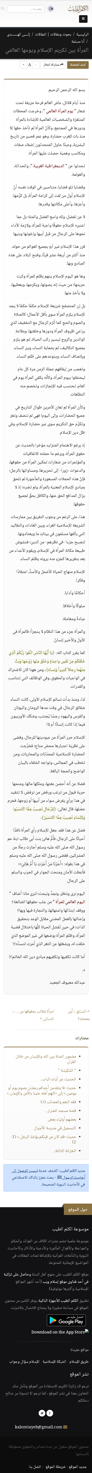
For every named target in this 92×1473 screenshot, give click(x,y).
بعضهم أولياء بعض (62, 1119)
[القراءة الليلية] (49, 9)
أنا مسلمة (77, 41)
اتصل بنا (35, 1467)
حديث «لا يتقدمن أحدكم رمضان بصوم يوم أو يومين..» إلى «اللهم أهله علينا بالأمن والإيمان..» (41, 1091)
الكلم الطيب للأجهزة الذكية (58, 1301)
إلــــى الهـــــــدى (18, 34)
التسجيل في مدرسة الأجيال (55, 1128)
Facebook (49, 1413)
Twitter (42, 1413)
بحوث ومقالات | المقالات (53, 34)
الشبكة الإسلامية (54, 1361)
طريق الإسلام (79, 1361)
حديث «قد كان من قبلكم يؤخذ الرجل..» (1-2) (43, 1139)
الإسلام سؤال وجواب (24, 1361)
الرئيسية (82, 34)
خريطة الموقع (56, 1467)
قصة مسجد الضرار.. (61, 1111)
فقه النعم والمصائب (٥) (58, 1102)
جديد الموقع (78, 1467)
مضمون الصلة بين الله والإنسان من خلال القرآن (46, 1059)
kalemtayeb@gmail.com (38, 1427)
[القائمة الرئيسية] (83, 19)
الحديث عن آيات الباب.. (58, 1079)
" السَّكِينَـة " (67, 1070)
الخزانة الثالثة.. (64, 1151)
